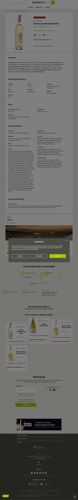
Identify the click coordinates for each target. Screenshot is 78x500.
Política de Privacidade (30, 247)
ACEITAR (57, 256)
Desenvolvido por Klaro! (61, 259)
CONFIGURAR (39, 256)
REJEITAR (20, 256)
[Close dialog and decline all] (67, 241)
